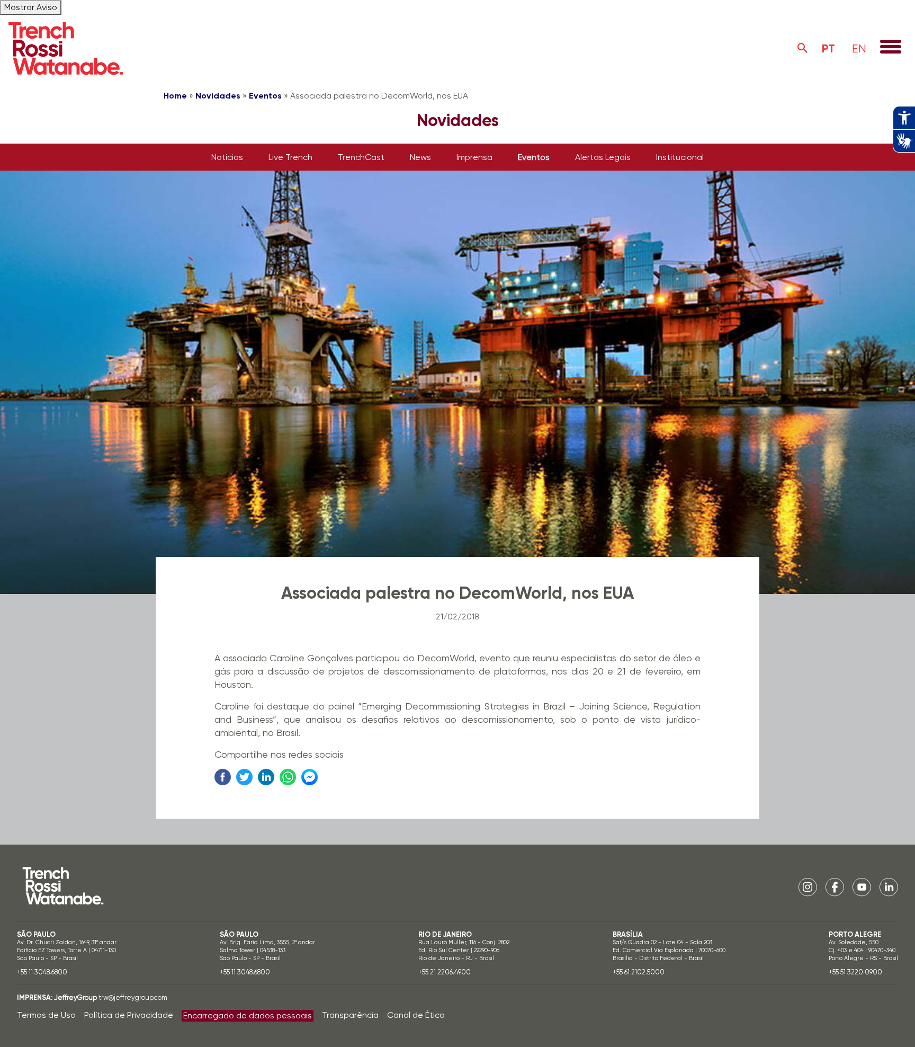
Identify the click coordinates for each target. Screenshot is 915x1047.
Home (175, 96)
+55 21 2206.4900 (444, 972)
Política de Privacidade (128, 1015)
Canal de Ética (416, 1015)
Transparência (350, 1015)
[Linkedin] (889, 886)
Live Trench (290, 157)
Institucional (680, 157)
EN (859, 48)
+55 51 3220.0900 (855, 972)
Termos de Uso (46, 1015)
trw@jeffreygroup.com (132, 997)
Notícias (227, 157)
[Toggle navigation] (891, 47)
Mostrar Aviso (30, 7)
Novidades (217, 96)
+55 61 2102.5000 (639, 972)
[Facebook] (835, 886)
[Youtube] (862, 886)
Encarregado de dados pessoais (247, 1015)
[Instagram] (808, 886)
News (420, 157)
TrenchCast (361, 157)
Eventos (265, 96)
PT (828, 48)
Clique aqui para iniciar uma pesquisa (802, 48)
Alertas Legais (603, 157)
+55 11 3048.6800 (42, 972)
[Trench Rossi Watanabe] (65, 48)
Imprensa (474, 157)
